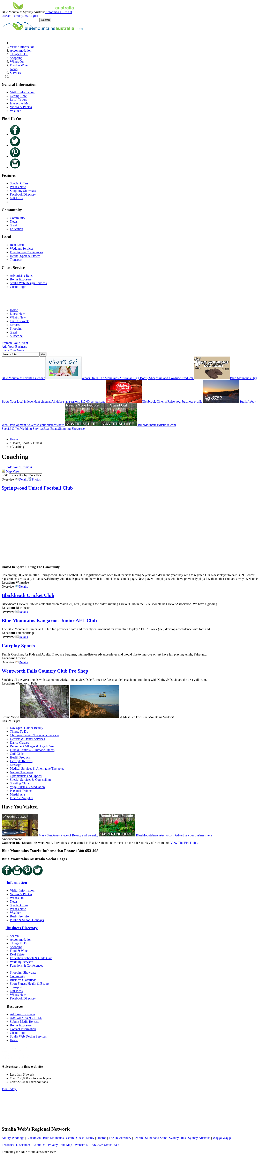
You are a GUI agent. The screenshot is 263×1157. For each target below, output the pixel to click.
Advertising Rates (21, 275)
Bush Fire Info (19, 916)
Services (15, 72)
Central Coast (75, 1138)
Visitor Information (22, 47)
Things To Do (19, 54)
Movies (15, 325)
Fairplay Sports (18, 645)
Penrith (138, 1138)
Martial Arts (17, 794)
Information (16, 882)
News (13, 69)
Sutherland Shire (156, 1138)
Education (16, 229)
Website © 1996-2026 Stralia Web (97, 1145)
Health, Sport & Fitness (25, 256)
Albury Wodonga (13, 1138)
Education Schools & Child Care (31, 958)
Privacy (53, 1145)
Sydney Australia (199, 1138)
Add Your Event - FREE (26, 1018)
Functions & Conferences (26, 252)
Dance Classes (19, 742)
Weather (15, 110)
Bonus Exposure (20, 279)
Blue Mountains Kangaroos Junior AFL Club (49, 620)
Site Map (66, 1145)
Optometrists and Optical (26, 776)
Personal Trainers (21, 790)
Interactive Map (20, 103)
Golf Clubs (17, 753)
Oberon (101, 1138)
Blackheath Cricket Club (28, 595)
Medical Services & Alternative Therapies (37, 768)
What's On (17, 61)
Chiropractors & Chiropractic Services (34, 735)
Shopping (16, 58)
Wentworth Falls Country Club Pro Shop (45, 671)
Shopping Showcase (23, 190)
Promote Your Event (15, 343)
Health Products (20, 757)
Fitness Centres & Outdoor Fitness (32, 750)
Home (14, 310)
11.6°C (37, 13)
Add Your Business (14, 346)
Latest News (18, 313)
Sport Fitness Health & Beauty (30, 983)
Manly (90, 1138)
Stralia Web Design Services (28, 283)
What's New (18, 187)
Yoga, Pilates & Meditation (27, 787)
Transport (16, 259)
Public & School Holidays (27, 920)
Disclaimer (23, 1145)
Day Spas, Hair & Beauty (26, 728)
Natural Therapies (21, 772)
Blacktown (34, 1138)
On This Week (19, 321)
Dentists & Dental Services (27, 739)
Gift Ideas (16, 198)
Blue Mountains (53, 1138)
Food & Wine (19, 65)
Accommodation (20, 50)
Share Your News (13, 350)
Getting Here (18, 96)
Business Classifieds (23, 980)
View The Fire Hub (184, 842)
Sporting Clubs (19, 783)
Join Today (9, 1089)
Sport (13, 225)
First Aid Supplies (21, 798)
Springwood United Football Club (37, 488)
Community (17, 218)
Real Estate (17, 245)
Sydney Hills (177, 1138)
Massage (15, 765)
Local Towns (18, 99)
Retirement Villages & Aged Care (32, 746)
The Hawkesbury (120, 1138)
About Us (38, 1145)
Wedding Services (21, 248)
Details (23, 479)
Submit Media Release (24, 1021)
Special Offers (19, 183)
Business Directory (22, 928)
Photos (36, 479)
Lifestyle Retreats (21, 761)
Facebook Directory (23, 194)
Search (14, 936)
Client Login (18, 286)
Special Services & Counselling (30, 779)
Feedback (8, 1145)
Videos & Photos (21, 107)
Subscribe (16, 336)
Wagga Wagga (222, 1138)
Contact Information (23, 1029)
